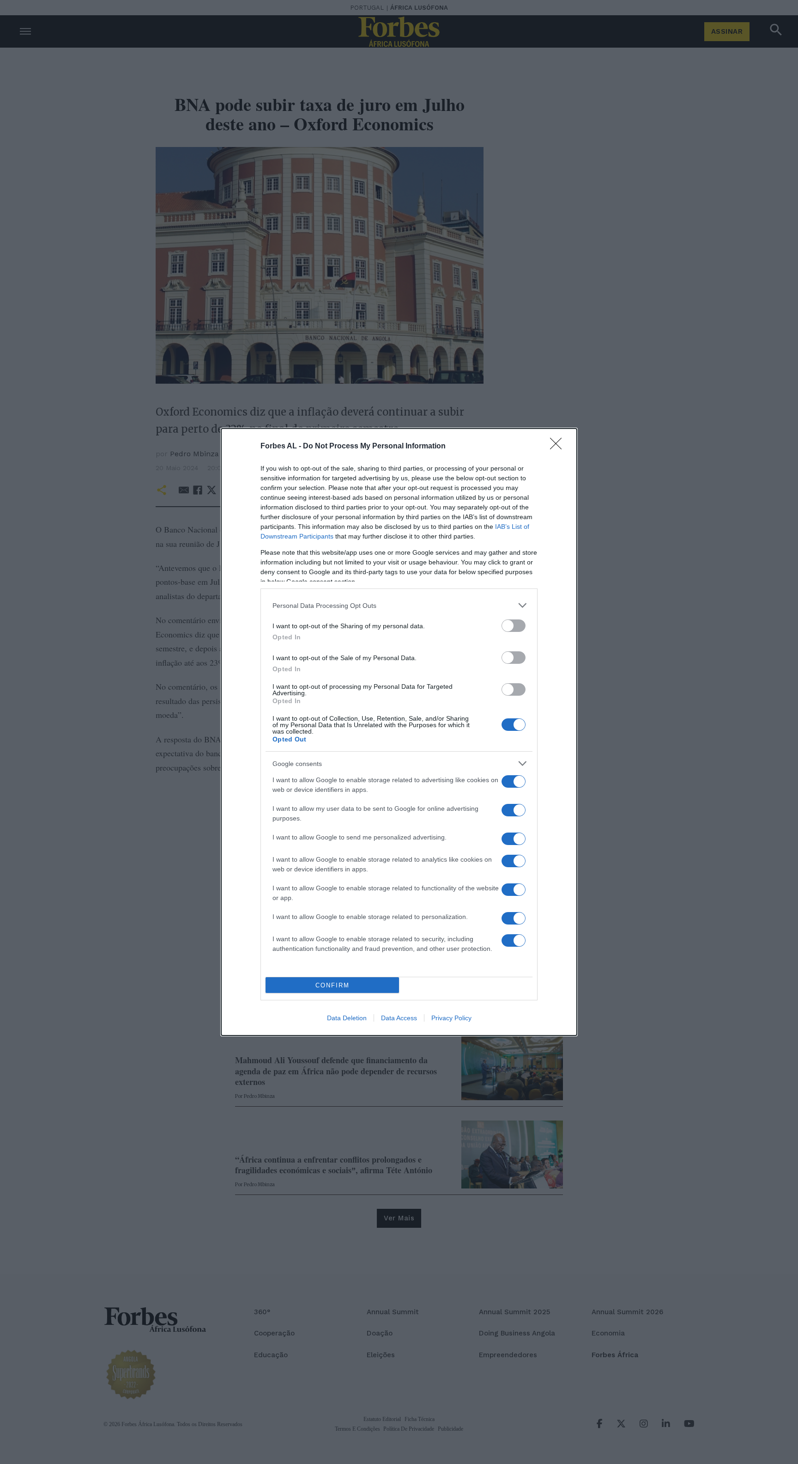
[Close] (559, 446)
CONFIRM (332, 985)
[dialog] (399, 732)
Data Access (399, 1018)
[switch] (514, 625)
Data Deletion (347, 1018)
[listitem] (399, 605)
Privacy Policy (451, 1018)
